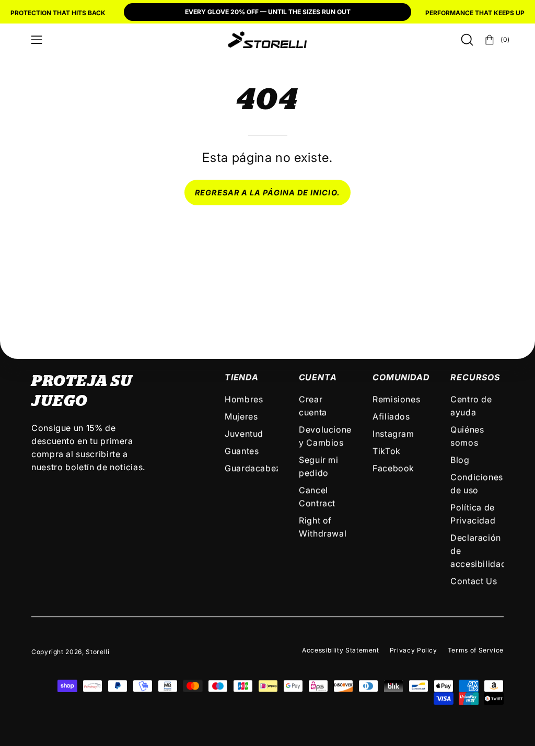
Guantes (242, 451)
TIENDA (242, 377)
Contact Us (473, 581)
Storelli (97, 652)
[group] (267, 13)
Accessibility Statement (340, 650)
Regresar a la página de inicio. (267, 192)
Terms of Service (476, 650)
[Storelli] (267, 39)
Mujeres (241, 416)
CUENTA (318, 377)
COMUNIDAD (401, 377)
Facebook (393, 468)
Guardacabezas (257, 468)
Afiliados (391, 416)
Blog (460, 459)
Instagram (393, 433)
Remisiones (396, 399)
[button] (466, 39)
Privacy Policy (413, 650)
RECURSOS (474, 377)
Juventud (244, 433)
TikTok (387, 451)
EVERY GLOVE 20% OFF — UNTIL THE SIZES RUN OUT (268, 12)
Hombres (244, 399)
